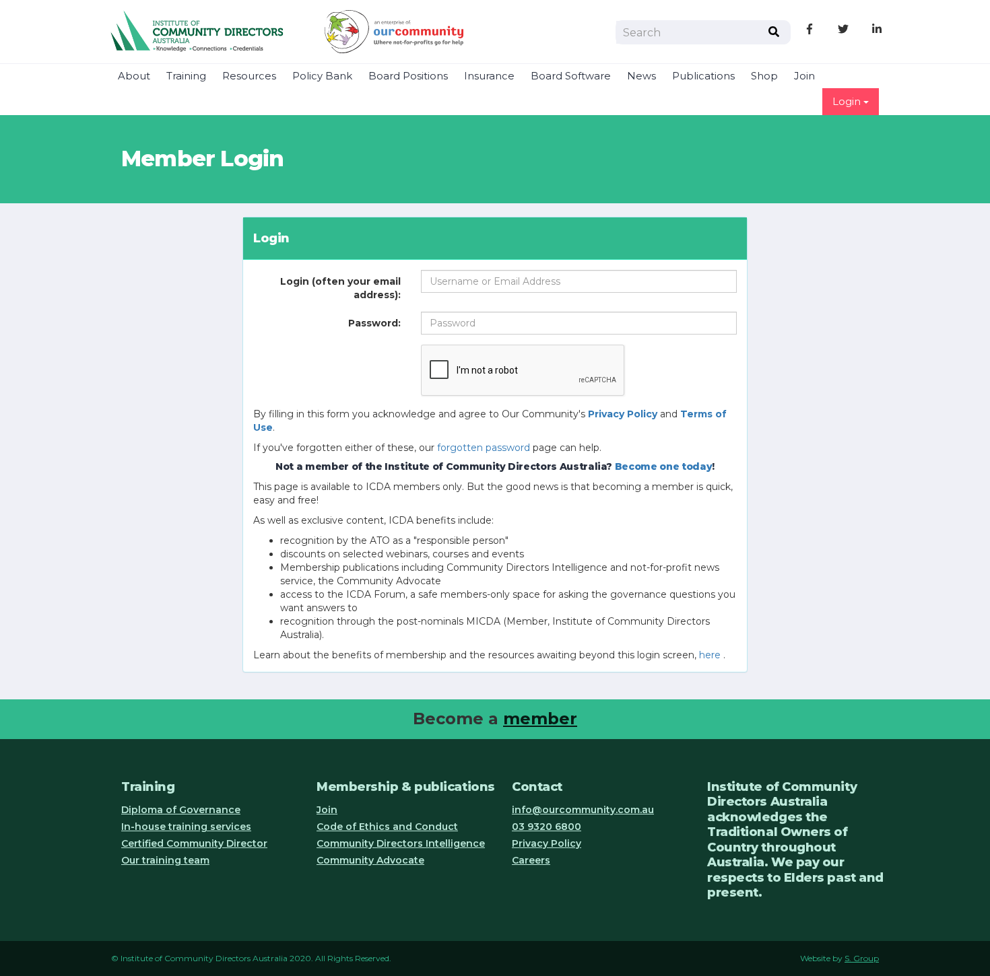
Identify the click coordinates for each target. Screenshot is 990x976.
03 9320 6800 (546, 827)
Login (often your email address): (340, 288)
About (134, 76)
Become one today (663, 466)
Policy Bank (322, 76)
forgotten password (483, 448)
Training (186, 76)
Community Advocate (370, 860)
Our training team (165, 860)
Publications (703, 76)
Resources (249, 76)
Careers (531, 860)
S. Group (862, 958)
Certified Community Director (194, 843)
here (710, 655)
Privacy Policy (546, 843)
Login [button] (847, 102)
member (540, 718)
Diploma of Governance (180, 810)
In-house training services (186, 827)
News (641, 76)
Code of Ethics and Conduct (387, 827)
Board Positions (408, 76)
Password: (374, 323)
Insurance (489, 76)
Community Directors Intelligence (401, 843)
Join (804, 76)
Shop (764, 76)
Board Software (571, 76)
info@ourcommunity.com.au (583, 810)
